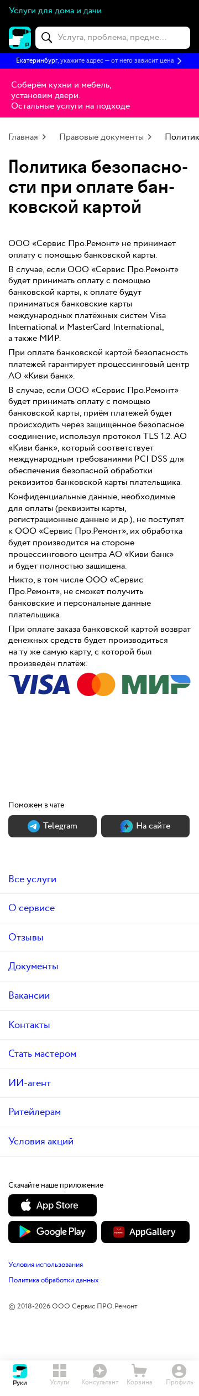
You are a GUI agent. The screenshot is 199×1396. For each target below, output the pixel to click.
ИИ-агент (29, 1083)
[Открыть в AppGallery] (145, 1232)
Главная (23, 137)
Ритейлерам (34, 1112)
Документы (33, 966)
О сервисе (31, 908)
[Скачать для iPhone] (52, 1205)
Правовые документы (101, 137)
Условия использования (45, 1265)
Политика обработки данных (53, 1280)
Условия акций (41, 1141)
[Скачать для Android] (52, 1232)
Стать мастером (42, 1054)
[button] (99, 61)
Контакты (29, 1025)
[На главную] (20, 38)
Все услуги (32, 879)
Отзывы (26, 937)
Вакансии (29, 996)
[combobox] (112, 38)
